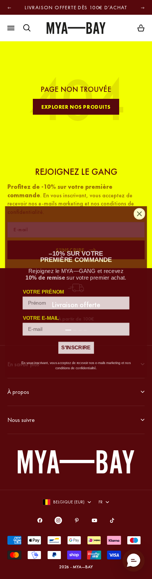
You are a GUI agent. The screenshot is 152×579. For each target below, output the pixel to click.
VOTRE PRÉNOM (43, 290)
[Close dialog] (139, 212)
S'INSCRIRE (75, 346)
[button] (133, 560)
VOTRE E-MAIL (41, 316)
